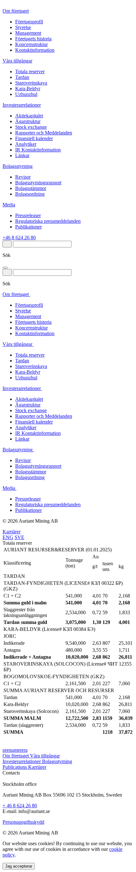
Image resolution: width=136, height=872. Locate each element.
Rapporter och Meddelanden (43, 132)
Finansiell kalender (34, 138)
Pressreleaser (28, 215)
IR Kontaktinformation (38, 149)
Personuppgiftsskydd (23, 822)
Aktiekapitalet (29, 115)
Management (28, 33)
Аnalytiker (25, 144)
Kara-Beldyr (27, 88)
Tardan (22, 77)
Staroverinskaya (31, 83)
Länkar (22, 155)
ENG (8, 537)
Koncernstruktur (31, 44)
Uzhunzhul (26, 94)
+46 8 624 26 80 (19, 237)
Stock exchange (31, 127)
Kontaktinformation (34, 50)
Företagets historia (33, 38)
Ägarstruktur (27, 121)
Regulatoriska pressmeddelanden (48, 221)
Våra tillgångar (17, 60)
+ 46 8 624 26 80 (20, 805)
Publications (15, 767)
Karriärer (12, 531)
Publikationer (28, 226)
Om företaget (16, 11)
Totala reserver (30, 71)
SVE (19, 537)
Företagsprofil (29, 21)
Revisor (23, 177)
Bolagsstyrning (18, 166)
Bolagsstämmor (30, 188)
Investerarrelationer (22, 105)
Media (9, 204)
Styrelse (23, 27)
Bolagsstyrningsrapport (38, 182)
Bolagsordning (30, 194)
